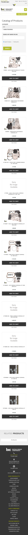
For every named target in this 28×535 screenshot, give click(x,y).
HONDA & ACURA (14, 486)
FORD (14, 484)
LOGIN (14, 516)
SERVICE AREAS (14, 518)
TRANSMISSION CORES (14, 529)
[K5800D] (14, 62)
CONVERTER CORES (14, 531)
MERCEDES (14, 490)
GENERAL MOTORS (14, 482)
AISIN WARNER (14, 478)
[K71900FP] (14, 215)
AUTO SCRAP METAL (14, 523)
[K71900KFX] (14, 277)
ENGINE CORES (14, 525)
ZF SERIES (14, 502)
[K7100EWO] (14, 154)
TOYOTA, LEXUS (14, 498)
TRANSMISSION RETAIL (14, 527)
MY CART (14, 514)
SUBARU (14, 496)
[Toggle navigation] (25, 9)
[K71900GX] (14, 246)
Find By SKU (16, 41)
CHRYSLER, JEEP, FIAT (14, 480)
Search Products (7, 41)
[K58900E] (14, 123)
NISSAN (14, 494)
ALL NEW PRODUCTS (14, 506)
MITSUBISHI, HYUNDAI (14, 492)
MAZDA (14, 488)
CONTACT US (14, 510)
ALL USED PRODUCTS (14, 504)
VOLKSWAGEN (14, 500)
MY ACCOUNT (14, 512)
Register (16, 1)
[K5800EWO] (14, 92)
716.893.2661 (5, 2)
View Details (14, 81)
